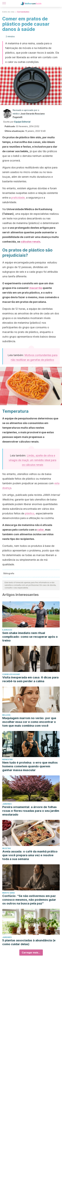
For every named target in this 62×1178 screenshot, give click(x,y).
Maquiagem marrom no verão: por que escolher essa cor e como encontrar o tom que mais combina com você (29, 721)
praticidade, (18, 197)
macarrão (35, 287)
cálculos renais (30, 241)
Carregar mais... (31, 952)
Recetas (6, 848)
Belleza (6, 715)
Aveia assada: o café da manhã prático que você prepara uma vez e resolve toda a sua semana (30, 855)
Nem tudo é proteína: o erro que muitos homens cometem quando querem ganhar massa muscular (30, 766)
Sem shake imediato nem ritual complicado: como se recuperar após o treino (30, 636)
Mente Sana (8, 893)
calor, (40, 529)
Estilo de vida (8, 12)
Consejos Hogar (11, 674)
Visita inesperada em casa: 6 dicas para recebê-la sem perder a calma (30, 679)
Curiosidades (23, 12)
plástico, (30, 513)
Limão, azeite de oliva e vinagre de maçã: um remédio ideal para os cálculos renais (32, 460)
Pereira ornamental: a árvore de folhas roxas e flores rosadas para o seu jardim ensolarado (30, 810)
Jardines (7, 804)
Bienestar (7, 759)
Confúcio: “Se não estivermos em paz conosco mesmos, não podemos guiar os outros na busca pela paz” (29, 899)
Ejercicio (7, 630)
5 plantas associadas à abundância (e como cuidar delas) (29, 942)
